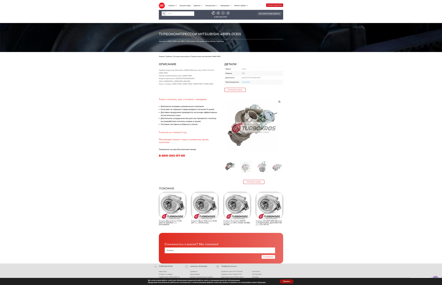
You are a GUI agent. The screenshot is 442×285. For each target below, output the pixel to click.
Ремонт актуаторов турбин (201, 277)
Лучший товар (185, 5)
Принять (286, 281)
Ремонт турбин (240, 5)
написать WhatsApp (198, 266)
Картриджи (224, 5)
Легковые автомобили (205, 41)
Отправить (268, 257)
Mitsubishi (246, 82)
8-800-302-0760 (220, 17)
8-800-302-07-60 (172, 155)
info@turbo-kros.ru (229, 266)
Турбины (196, 5)
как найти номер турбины (269, 13)
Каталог (172, 5)
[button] (279, 102)
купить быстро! (275, 5)
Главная (161, 56)
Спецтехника (210, 5)
